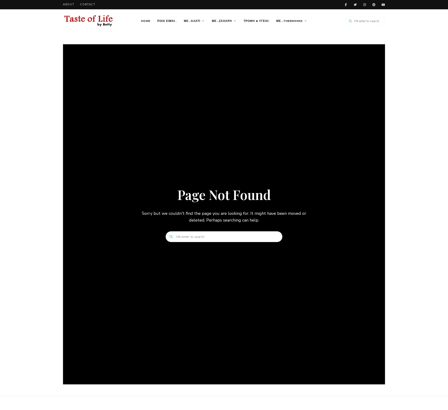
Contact (87, 4)
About (68, 4)
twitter (355, 4)
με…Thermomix (289, 21)
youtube (383, 4)
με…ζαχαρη (222, 21)
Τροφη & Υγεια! (256, 21)
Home (145, 21)
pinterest (373, 4)
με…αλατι (192, 21)
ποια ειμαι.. (167, 21)
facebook (345, 4)
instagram (364, 4)
